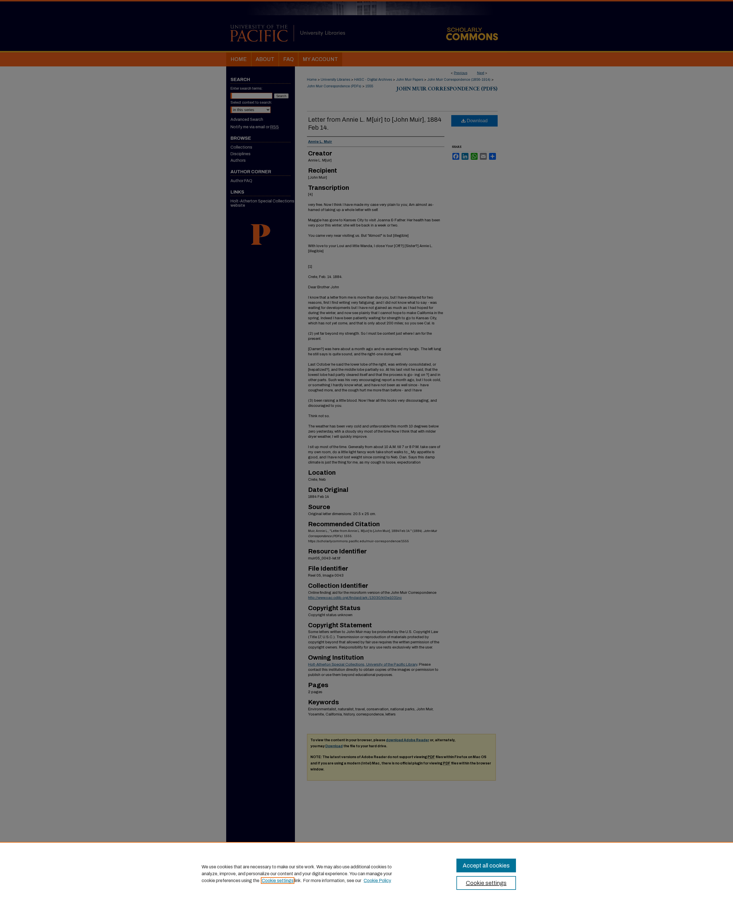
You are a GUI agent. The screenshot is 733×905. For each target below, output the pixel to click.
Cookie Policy (377, 880)
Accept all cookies (486, 865)
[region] (366, 873)
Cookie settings (277, 880)
